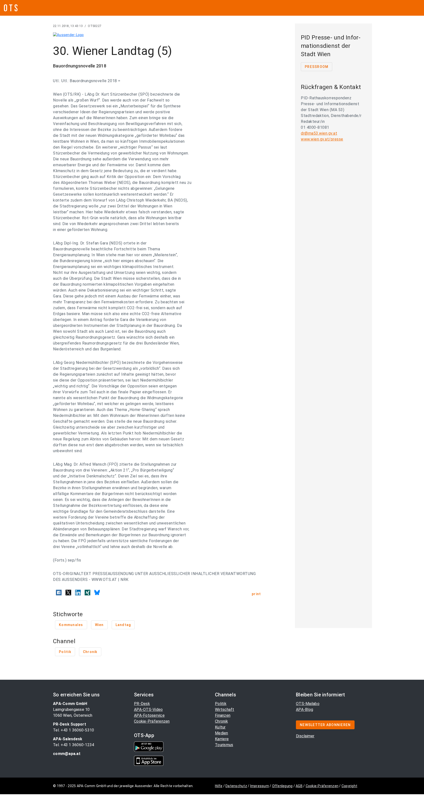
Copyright (349, 786)
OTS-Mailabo (307, 703)
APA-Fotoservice (149, 715)
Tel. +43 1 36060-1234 (73, 744)
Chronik (221, 721)
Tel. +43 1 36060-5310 (73, 730)
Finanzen (222, 715)
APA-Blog (304, 709)
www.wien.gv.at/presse (322, 139)
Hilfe (218, 786)
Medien (221, 733)
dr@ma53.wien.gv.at (319, 133)
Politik (220, 703)
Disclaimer (305, 736)
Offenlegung (282, 786)
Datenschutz (236, 786)
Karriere (222, 739)
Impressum (259, 786)
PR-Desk (142, 703)
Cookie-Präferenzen (152, 721)
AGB (299, 786)
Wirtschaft (224, 709)
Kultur (220, 727)
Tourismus (224, 744)
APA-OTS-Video (148, 709)
